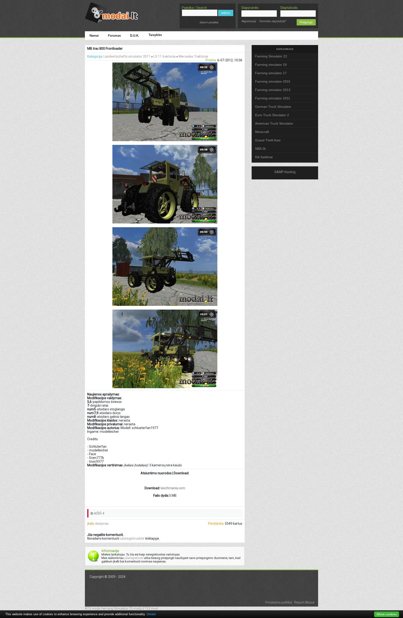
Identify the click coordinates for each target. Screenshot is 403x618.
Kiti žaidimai (264, 157)
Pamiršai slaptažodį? (272, 21)
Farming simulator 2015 (272, 81)
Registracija (248, 21)
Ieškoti (225, 13)
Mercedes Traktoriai (193, 56)
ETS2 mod (150, 608)
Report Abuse (304, 602)
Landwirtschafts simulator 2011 (127, 56)
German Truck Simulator (273, 106)
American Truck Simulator (274, 123)
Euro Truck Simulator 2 (272, 115)
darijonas (102, 523)
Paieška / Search (194, 8)
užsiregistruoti (133, 558)
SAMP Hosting (284, 172)
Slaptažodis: (289, 8)
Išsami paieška (208, 22)
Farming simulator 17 (271, 73)
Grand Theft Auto (268, 140)
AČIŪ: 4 (99, 513)
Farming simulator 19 (271, 64)
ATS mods (92, 608)
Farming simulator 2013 (272, 90)
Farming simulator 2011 (272, 98)
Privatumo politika (278, 602)
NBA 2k (260, 148)
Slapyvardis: (250, 8)
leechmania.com (173, 488)
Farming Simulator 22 (271, 56)
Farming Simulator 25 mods (121, 608)
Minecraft (262, 132)
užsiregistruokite (132, 538)
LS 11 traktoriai (164, 56)
